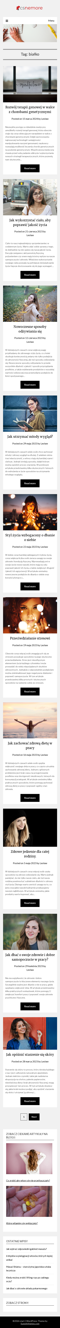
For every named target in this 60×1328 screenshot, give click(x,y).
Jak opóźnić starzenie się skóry (30, 1054)
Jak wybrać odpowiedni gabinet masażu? (26, 1249)
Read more (30, 168)
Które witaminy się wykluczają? (22, 1223)
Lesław (44, 118)
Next (34, 1116)
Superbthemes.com (30, 1323)
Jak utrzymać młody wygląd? (30, 437)
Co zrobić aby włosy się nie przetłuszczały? (28, 1180)
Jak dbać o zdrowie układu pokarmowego (26, 1288)
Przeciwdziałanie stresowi (30, 638)
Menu (51, 20)
